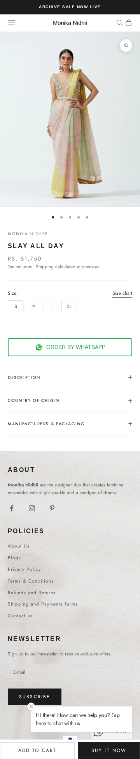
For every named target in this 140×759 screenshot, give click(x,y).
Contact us (20, 615)
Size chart (122, 293)
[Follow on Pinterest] (52, 508)
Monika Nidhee (28, 234)
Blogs (14, 557)
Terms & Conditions (31, 581)
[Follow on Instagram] (32, 508)
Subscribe (34, 696)
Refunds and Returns (32, 592)
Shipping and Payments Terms (43, 604)
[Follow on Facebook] (12, 508)
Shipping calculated (55, 266)
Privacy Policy (24, 569)
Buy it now (109, 750)
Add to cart (37, 750)
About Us (19, 545)
